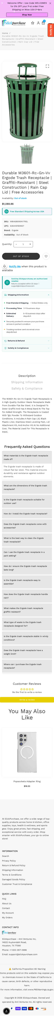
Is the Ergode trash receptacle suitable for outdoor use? (24, 501)
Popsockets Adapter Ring (27, 781)
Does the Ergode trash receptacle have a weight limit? (23, 652)
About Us (6, 903)
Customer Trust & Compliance (17, 884)
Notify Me (15, 266)
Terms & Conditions (11, 875)
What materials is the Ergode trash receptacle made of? (26, 457)
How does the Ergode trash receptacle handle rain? (26, 596)
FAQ (4, 899)
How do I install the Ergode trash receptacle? (25, 514)
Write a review (27, 699)
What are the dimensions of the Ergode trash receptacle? (25, 487)
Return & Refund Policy (13, 865)
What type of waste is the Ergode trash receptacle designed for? (22, 624)
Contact (6, 908)
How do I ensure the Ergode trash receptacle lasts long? (25, 568)
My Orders (7, 917)
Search (5, 856)
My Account (8, 913)
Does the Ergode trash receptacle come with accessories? (25, 526)
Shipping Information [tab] (27, 382)
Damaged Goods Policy (13, 879)
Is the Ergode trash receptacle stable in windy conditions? (26, 638)
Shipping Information (12, 870)
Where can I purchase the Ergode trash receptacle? (23, 666)
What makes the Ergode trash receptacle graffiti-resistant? (23, 610)
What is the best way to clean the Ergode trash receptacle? (24, 540)
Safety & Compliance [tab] (27, 388)
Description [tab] (27, 376)
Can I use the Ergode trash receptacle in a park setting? (24, 554)
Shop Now (27, 15)
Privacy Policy (9, 861)
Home (5, 33)
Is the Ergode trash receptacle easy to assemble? (22, 582)
